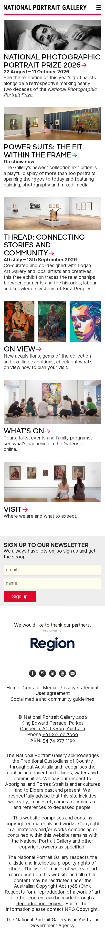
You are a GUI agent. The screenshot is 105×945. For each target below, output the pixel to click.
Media (49, 688)
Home (12, 688)
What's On (24, 431)
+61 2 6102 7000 (60, 734)
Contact (31, 688)
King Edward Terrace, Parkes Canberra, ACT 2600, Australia (52, 726)
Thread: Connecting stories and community (44, 245)
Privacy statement (79, 688)
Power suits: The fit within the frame (43, 150)
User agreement (52, 693)
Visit (13, 509)
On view (19, 349)
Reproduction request (39, 903)
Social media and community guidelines (52, 699)
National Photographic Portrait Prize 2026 (52, 60)
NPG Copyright (81, 909)
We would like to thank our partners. (52, 625)
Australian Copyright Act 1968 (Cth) (52, 886)
